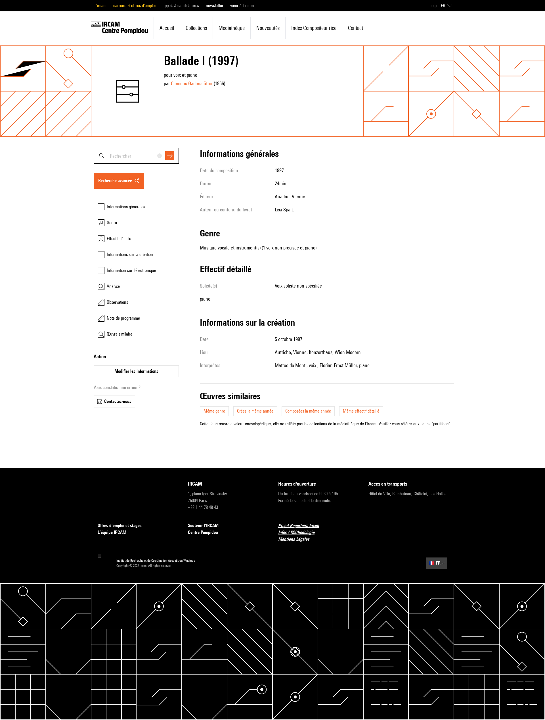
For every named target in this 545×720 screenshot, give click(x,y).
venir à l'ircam (242, 5)
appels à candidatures (181, 5)
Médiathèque (232, 28)
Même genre (214, 411)
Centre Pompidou (203, 532)
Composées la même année (308, 411)
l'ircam (100, 5)
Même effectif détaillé (361, 411)
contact (355, 28)
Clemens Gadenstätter (192, 83)
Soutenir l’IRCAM (203, 525)
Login (434, 5)
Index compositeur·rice (313, 28)
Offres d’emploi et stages (120, 525)
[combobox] (136, 156)
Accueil (167, 28)
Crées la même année (255, 411)
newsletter (214, 5)
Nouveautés (268, 28)
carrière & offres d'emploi (134, 5)
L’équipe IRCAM (112, 532)
